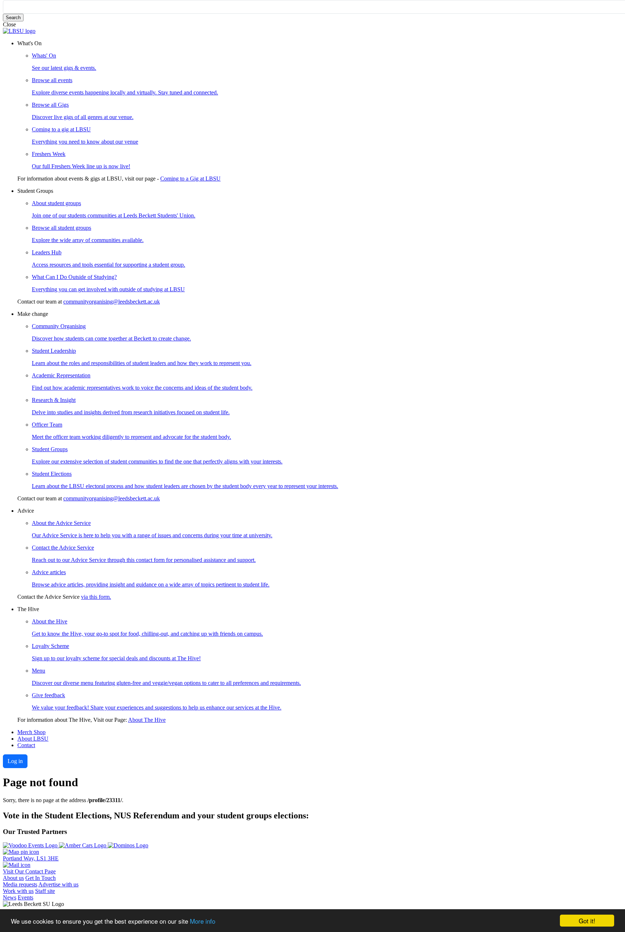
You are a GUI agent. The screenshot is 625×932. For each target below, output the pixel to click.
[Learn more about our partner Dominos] (128, 845)
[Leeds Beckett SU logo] (19, 31)
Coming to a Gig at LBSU (190, 178)
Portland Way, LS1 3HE (31, 858)
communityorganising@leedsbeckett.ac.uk (111, 301)
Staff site (45, 891)
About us (13, 878)
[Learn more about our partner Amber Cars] (83, 845)
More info (202, 920)
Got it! (587, 920)
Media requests (20, 884)
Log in (15, 761)
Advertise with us (58, 884)
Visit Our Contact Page (29, 871)
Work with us (18, 891)
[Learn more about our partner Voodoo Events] (31, 845)
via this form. (96, 597)
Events (25, 897)
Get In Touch (40, 878)
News (9, 897)
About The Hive (147, 720)
